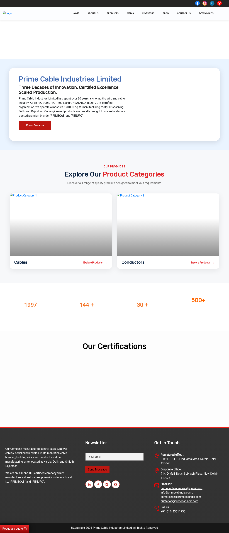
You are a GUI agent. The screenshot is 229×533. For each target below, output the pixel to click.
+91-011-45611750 (173, 511)
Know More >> (35, 125)
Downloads (206, 13)
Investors (148, 13)
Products (113, 13)
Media (130, 13)
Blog (166, 13)
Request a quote (13, 528)
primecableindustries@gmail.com (181, 488)
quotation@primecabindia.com (179, 501)
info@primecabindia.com (176, 492)
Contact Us (184, 13)
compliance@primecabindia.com (181, 497)
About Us (93, 13)
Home (76, 13)
